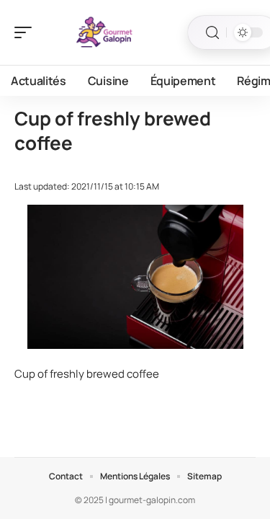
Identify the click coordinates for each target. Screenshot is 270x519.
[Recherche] (212, 33)
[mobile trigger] (26, 32)
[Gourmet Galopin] (103, 32)
